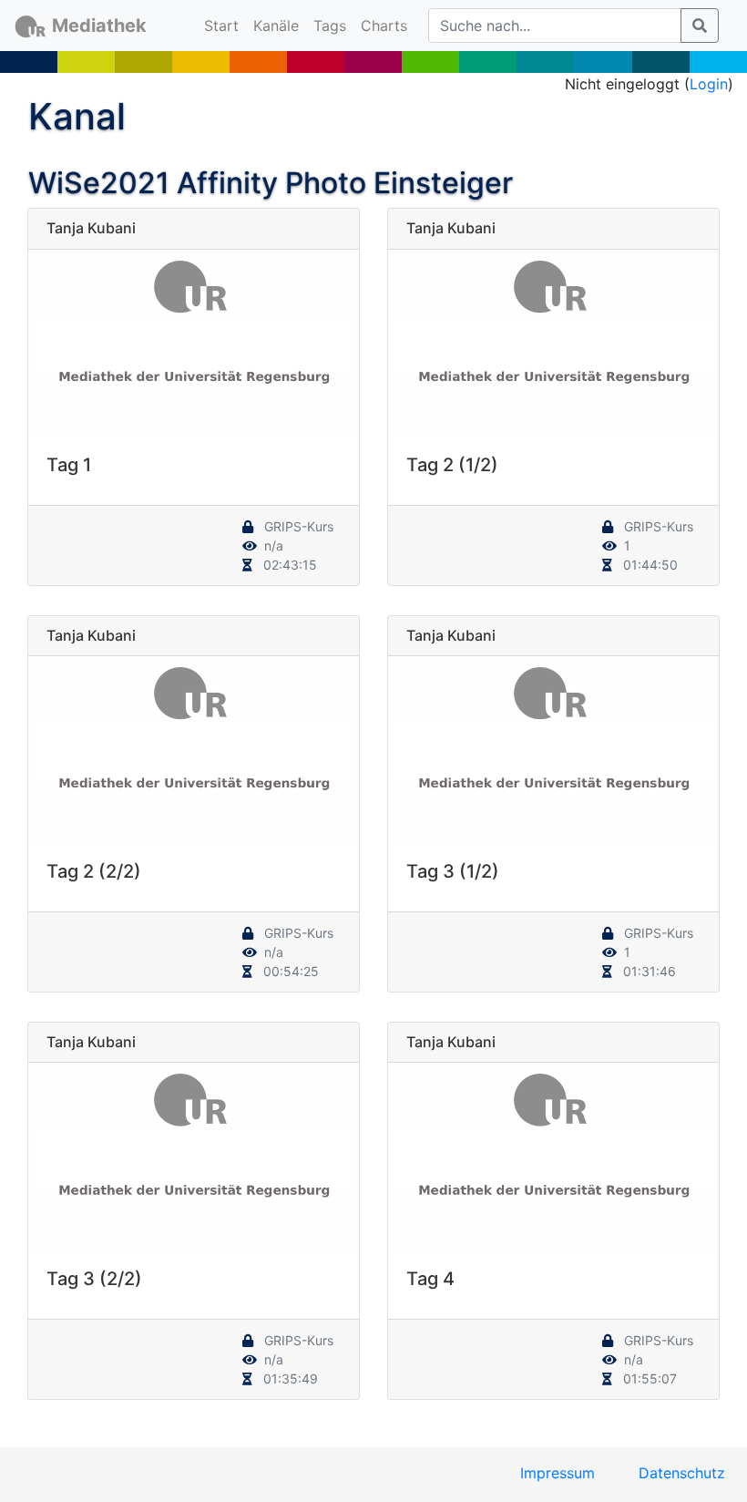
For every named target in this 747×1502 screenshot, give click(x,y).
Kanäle (276, 25)
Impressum (557, 1473)
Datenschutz (682, 1473)
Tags (329, 25)
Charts (384, 25)
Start (225, 25)
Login (709, 84)
